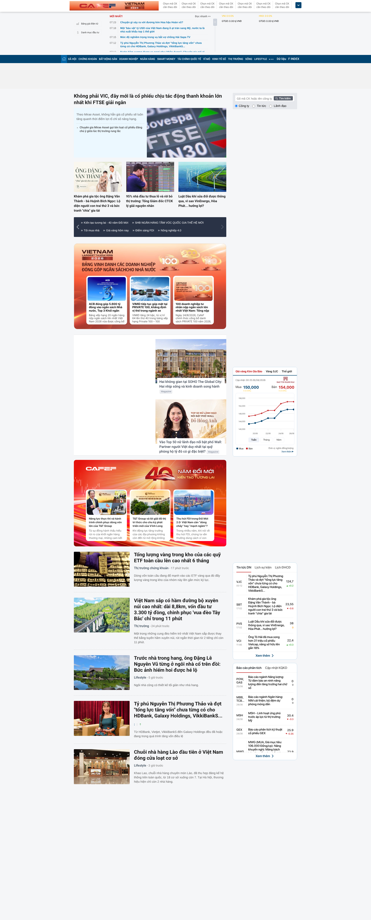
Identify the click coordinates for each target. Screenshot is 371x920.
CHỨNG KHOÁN (88, 59)
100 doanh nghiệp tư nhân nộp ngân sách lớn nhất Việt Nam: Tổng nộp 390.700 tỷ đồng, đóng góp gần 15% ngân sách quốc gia (192, 307)
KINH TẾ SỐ (219, 59)
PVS (239, 624)
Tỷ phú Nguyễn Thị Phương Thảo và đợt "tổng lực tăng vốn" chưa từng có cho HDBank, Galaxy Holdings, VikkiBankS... (178, 710)
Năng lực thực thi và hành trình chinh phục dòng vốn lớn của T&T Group (105, 522)
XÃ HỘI (72, 59)
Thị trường (141, 626)
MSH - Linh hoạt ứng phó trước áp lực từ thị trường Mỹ (264, 717)
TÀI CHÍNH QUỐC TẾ (189, 59)
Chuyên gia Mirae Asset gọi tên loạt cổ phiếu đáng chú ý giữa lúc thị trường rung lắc (111, 129)
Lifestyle (140, 677)
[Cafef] (101, 474)
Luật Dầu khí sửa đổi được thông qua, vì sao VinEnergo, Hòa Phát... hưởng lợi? (202, 201)
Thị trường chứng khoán (151, 568)
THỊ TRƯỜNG (235, 59)
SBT (239, 604)
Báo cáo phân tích (249, 668)
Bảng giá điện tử (89, 23)
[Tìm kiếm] (283, 98)
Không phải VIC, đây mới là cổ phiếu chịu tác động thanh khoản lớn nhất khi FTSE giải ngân (148, 99)
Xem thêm (262, 656)
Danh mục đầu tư (90, 32)
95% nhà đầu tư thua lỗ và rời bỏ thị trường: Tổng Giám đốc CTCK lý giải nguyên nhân (149, 201)
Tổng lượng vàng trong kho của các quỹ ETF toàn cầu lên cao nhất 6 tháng (177, 558)
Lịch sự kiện (263, 567)
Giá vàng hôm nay (117, 230)
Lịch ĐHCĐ (283, 567)
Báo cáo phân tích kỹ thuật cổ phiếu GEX (265, 731)
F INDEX (293, 59)
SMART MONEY (166, 59)
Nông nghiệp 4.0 (171, 230)
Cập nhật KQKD (276, 668)
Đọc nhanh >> (203, 16)
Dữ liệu (281, 59)
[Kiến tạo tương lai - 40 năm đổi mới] (179, 474)
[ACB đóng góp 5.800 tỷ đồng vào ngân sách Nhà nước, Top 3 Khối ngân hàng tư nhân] (107, 289)
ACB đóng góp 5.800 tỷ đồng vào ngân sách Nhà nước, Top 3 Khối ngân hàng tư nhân (105, 307)
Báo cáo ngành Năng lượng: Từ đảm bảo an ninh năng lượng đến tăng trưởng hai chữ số (267, 682)
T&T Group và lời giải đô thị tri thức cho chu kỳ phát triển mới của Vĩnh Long (149, 522)
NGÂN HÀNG (147, 59)
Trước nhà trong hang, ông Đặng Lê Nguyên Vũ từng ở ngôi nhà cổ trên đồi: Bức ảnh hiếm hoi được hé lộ (177, 664)
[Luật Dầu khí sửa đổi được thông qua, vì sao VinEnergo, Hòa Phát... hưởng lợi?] (202, 177)
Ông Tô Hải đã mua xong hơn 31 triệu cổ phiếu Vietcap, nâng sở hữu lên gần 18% (264, 642)
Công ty (244, 106)
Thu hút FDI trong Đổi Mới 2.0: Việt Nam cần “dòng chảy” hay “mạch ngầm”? (192, 522)
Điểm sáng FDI (144, 230)
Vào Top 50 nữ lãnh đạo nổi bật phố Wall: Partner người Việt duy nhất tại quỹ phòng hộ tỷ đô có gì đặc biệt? (190, 446)
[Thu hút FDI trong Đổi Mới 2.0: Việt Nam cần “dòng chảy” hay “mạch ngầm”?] (193, 502)
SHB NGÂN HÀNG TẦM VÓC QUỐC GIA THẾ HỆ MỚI (169, 222)
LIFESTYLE (260, 59)
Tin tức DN (243, 567)
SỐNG (248, 59)
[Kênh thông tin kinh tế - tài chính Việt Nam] (114, 6)
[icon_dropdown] (298, 5)
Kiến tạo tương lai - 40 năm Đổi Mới (106, 222)
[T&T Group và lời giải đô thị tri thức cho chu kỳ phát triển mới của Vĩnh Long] (150, 502)
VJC (239, 582)
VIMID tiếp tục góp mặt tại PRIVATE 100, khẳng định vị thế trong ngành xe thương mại (149, 307)
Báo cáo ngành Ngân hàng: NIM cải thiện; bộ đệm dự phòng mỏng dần (265, 700)
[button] (79, 227)
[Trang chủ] (64, 59)
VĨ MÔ (206, 59)
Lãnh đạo (280, 106)
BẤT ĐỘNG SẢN (108, 59)
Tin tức (261, 106)
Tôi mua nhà (91, 230)
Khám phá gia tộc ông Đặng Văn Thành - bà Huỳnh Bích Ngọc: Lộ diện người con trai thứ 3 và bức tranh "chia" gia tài (97, 203)
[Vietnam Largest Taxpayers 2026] (98, 255)
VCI (238, 641)
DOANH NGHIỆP (128, 59)
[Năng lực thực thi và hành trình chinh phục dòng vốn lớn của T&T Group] (106, 502)
